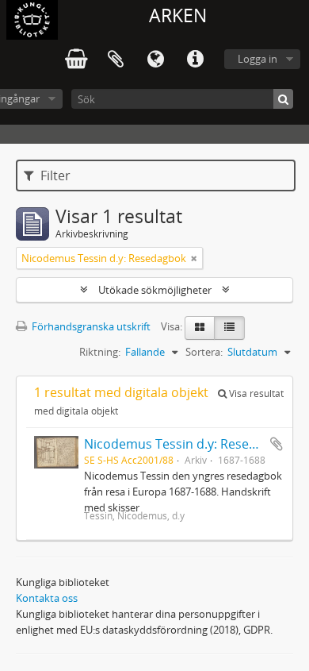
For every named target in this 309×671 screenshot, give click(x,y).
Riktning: (99, 352)
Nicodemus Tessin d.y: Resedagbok (188, 444)
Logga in (257, 59)
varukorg (76, 59)
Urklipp (115, 59)
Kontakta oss (47, 598)
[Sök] (283, 99)
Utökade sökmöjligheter (155, 290)
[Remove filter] (194, 258)
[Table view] (229, 328)
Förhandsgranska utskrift (90, 326)
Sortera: (204, 352)
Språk (155, 59)
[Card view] (200, 328)
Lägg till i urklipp (276, 444)
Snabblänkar (195, 59)
